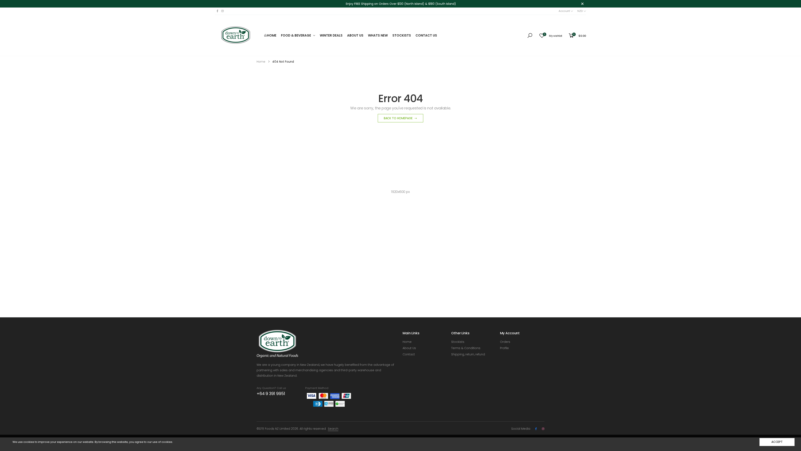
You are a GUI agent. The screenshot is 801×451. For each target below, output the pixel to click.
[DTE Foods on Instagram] (222, 11)
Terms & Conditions (465, 348)
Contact (409, 354)
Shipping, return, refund (468, 354)
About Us (409, 348)
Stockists (457, 342)
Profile (504, 348)
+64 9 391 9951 (271, 394)
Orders (505, 342)
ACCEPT (777, 442)
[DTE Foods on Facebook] (217, 11)
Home (407, 342)
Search (333, 429)
